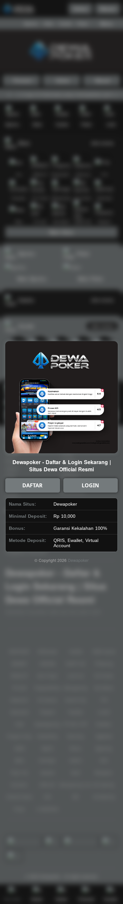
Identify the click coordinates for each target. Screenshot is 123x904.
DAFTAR (32, 485)
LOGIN (90, 485)
